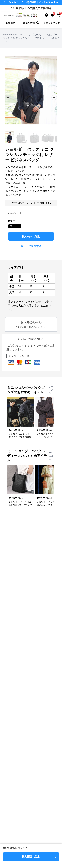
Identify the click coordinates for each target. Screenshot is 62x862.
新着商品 (10, 23)
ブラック (14, 226)
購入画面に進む (31, 236)
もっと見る (50, 389)
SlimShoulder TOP (12, 34)
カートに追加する (31, 246)
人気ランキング (52, 23)
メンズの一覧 (34, 34)
